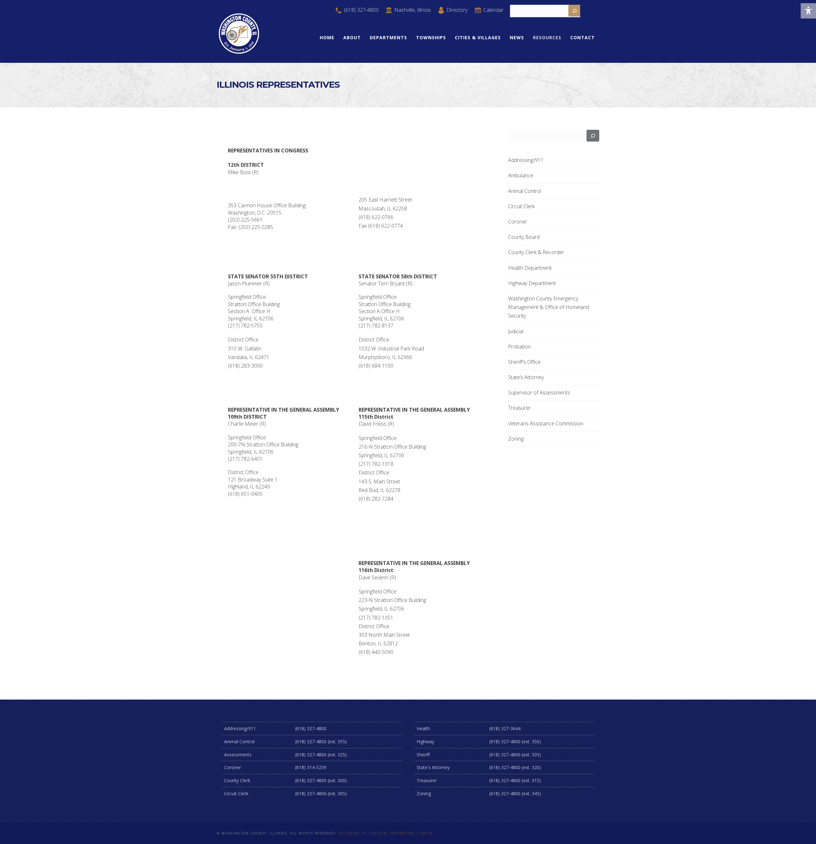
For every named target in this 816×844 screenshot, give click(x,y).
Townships (431, 37)
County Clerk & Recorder (536, 252)
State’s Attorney (526, 377)
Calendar (493, 9)
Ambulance (520, 175)
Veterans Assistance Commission (545, 423)
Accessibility (352, 833)
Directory (456, 9)
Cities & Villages (478, 37)
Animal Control (524, 190)
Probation (519, 346)
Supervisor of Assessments (539, 392)
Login (426, 833)
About (352, 37)
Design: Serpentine (393, 833)
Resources (547, 37)
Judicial (515, 331)
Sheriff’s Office (524, 361)
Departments (388, 37)
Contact (582, 37)
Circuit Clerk (521, 206)
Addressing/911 (525, 160)
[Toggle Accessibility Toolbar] (808, 10)
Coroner (517, 221)
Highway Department (532, 283)
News (517, 37)
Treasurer (519, 407)
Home (327, 37)
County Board (524, 236)
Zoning (516, 438)
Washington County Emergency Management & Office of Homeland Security (548, 307)
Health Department (530, 267)
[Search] (592, 136)
